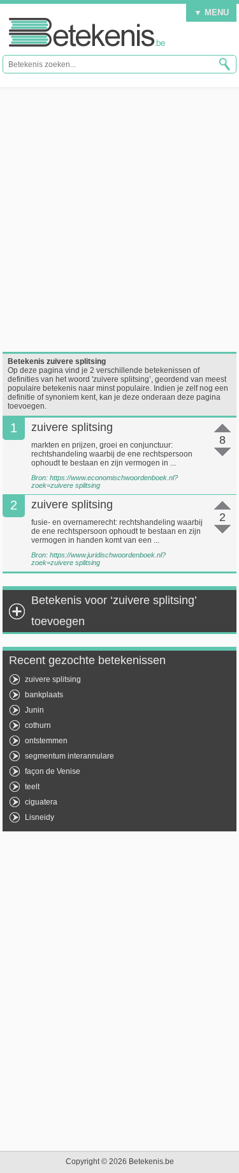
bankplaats (44, 694)
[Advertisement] (119, 219)
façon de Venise (52, 771)
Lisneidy (39, 817)
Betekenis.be (87, 32)
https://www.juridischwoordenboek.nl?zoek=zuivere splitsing (98, 558)
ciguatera (41, 802)
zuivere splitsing (53, 679)
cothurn (38, 725)
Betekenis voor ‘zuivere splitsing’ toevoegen (113, 611)
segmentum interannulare (69, 756)
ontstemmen (46, 740)
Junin (34, 710)
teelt (32, 786)
